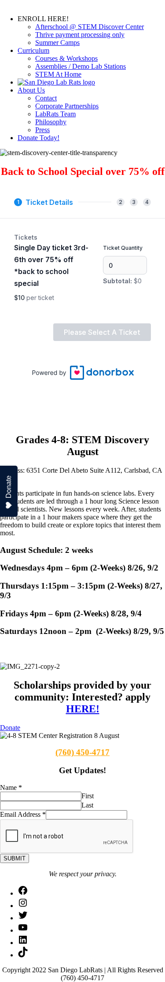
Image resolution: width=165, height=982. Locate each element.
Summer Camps (57, 42)
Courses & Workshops (66, 58)
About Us (31, 90)
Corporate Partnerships (67, 106)
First (87, 796)
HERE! (82, 709)
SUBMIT (15, 858)
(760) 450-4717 (82, 752)
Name (11, 787)
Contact (46, 98)
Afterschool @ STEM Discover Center (89, 26)
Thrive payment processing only (80, 34)
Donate (8, 486)
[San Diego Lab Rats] (56, 82)
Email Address (23, 814)
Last (87, 805)
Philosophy (50, 122)
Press (42, 129)
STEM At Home (58, 74)
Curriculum (33, 50)
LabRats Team (55, 114)
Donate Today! (38, 137)
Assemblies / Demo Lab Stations (80, 66)
